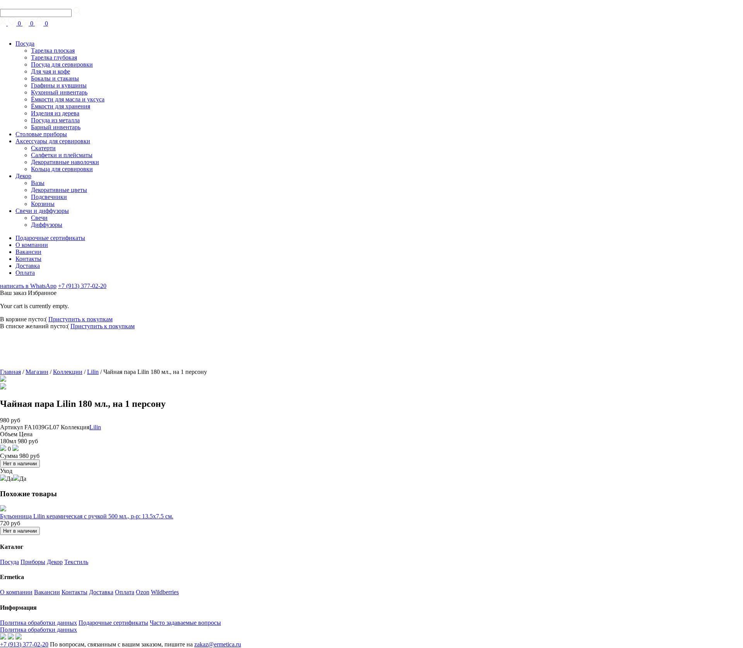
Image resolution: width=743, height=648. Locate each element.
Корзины (43, 204)
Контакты (28, 258)
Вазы (38, 183)
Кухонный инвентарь (59, 92)
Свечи (39, 217)
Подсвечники (49, 197)
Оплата (25, 272)
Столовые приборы (41, 134)
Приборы (33, 562)
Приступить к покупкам (80, 319)
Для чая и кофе (50, 71)
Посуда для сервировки (62, 64)
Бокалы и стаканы (55, 78)
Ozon (142, 592)
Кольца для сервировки (62, 169)
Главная (10, 372)
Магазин (37, 372)
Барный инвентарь (55, 127)
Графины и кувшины (59, 85)
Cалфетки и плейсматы (61, 155)
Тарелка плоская (53, 50)
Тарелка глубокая (54, 57)
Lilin (93, 372)
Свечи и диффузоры (42, 210)
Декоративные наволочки (65, 162)
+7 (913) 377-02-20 (82, 286)
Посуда (24, 43)
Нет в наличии (20, 463)
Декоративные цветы (59, 190)
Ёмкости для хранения (60, 106)
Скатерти (43, 148)
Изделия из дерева (55, 113)
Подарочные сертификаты (50, 238)
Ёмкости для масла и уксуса (67, 99)
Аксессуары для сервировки (52, 141)
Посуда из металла (55, 120)
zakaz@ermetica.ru (217, 644)
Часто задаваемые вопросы (185, 622)
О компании (31, 245)
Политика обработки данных (38, 622)
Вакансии (28, 252)
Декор (23, 176)
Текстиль (76, 562)
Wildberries (165, 592)
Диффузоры (46, 224)
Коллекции (67, 372)
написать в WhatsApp (28, 286)
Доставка (27, 265)
